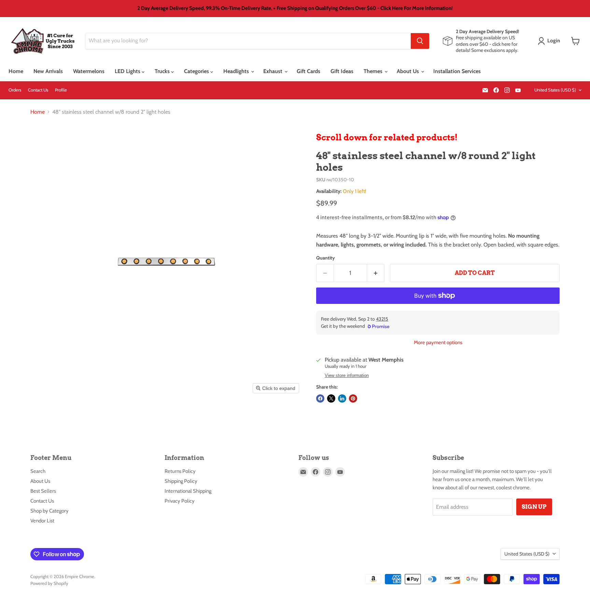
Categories (197, 71)
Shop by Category (49, 511)
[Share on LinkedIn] (342, 398)
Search (37, 471)
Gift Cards (308, 71)
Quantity (325, 258)
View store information (347, 375)
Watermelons (88, 71)
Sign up (534, 506)
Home (16, 71)
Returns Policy (180, 471)
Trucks (163, 71)
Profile (61, 90)
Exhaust (273, 71)
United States (555, 90)
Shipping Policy (181, 481)
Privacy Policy (180, 501)
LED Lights (128, 71)
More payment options (438, 343)
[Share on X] (331, 398)
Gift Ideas (342, 71)
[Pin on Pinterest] (353, 398)
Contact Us (38, 90)
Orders (15, 90)
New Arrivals (48, 71)
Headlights (236, 71)
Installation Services (457, 71)
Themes (374, 71)
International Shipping (188, 491)
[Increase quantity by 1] (375, 273)
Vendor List (42, 521)
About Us (408, 71)
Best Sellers (43, 491)
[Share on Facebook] (320, 398)
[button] (550, 41)
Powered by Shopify (49, 583)
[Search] (420, 41)
